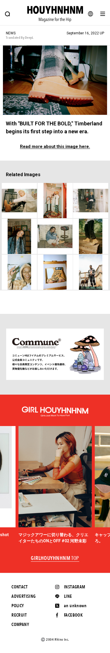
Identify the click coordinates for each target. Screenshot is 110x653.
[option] (55, 485)
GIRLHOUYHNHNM (55, 558)
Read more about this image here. (55, 146)
